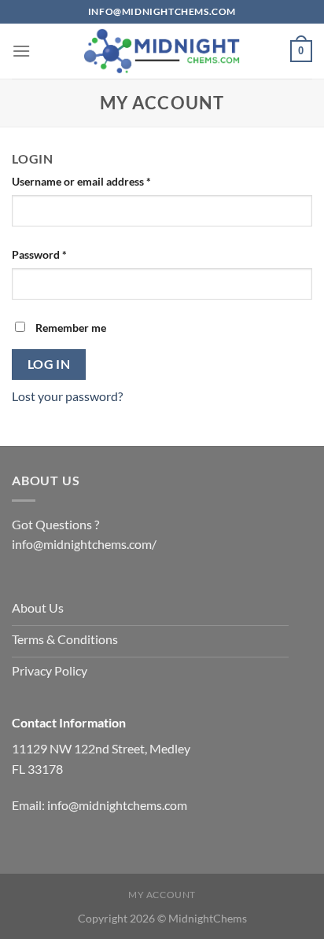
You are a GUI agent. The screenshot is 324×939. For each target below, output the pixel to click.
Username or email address (103, 181)
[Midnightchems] (162, 51)
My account (162, 894)
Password (61, 254)
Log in (49, 364)
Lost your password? (67, 395)
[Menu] (21, 50)
